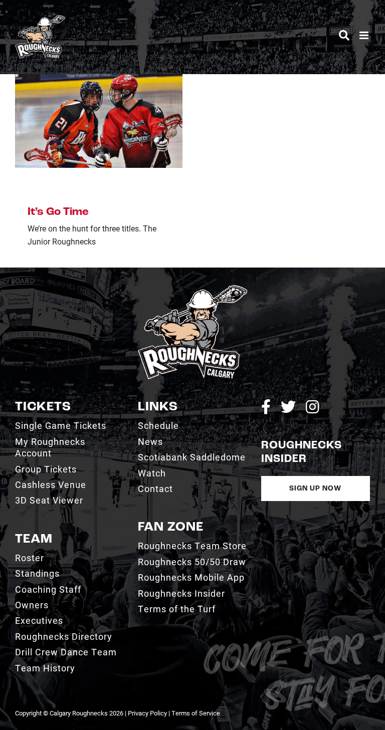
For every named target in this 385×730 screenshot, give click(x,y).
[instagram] (312, 406)
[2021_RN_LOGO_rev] (192, 289)
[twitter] (288, 406)
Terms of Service (195, 712)
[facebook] (266, 406)
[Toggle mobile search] (344, 35)
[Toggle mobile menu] (364, 35)
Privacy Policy (147, 712)
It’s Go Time (58, 212)
